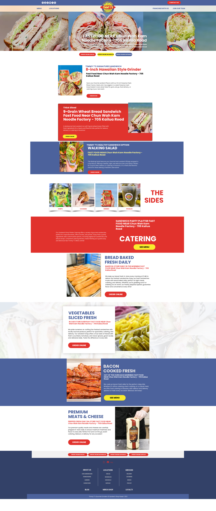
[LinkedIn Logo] (55, 3)
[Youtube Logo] (50, 3)
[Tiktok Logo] (48, 3)
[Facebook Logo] (45, 3)
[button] (70, 80)
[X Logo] (52, 3)
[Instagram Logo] (43, 3)
